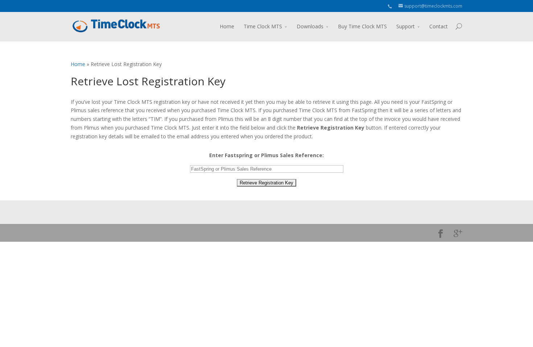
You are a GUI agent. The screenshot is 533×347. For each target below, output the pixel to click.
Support (405, 26)
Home (227, 26)
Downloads (310, 26)
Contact (438, 26)
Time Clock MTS (263, 26)
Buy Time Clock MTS (362, 26)
